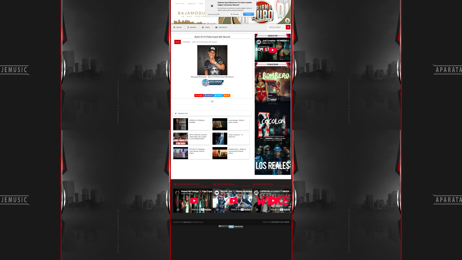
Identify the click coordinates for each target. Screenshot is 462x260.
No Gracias (235, 14)
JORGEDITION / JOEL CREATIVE (280, 222)
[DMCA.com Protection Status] (236, 226)
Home (178, 42)
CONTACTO (222, 27)
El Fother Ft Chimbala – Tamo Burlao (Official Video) (197, 151)
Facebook (209, 95)
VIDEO (207, 27)
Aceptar (249, 14)
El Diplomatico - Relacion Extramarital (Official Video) (237, 151)
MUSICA (193, 27)
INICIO (178, 27)
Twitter (218, 95)
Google (199, 95)
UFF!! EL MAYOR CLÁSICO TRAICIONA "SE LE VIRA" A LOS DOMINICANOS (198, 137)
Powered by (211, 14)
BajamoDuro (188, 222)
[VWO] (217, 14)
